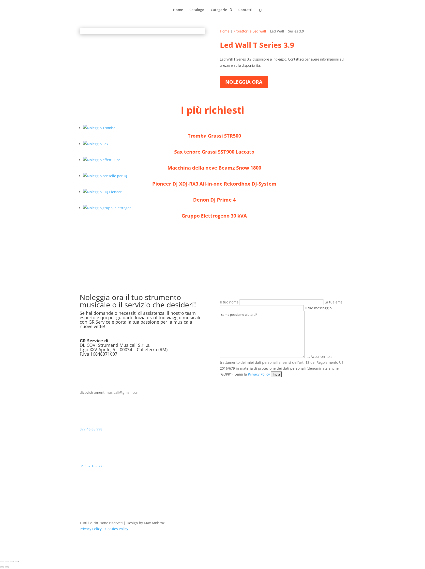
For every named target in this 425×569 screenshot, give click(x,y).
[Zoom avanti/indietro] (2, 561)
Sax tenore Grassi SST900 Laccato (214, 151)
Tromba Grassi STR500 (214, 135)
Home (178, 10)
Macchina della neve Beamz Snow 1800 (214, 167)
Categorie (219, 10)
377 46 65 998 (91, 429)
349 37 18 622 (91, 466)
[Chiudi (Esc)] (17, 561)
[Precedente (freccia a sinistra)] (2, 567)
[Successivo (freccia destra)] (7, 567)
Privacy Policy (259, 374)
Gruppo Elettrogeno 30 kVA (214, 215)
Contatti (245, 10)
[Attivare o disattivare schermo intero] (7, 561)
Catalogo (196, 10)
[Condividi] (12, 561)
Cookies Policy (116, 528)
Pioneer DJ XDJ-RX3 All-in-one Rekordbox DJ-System (214, 183)
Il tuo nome (230, 302)
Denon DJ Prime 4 (214, 199)
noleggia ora (243, 82)
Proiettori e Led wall (249, 31)
